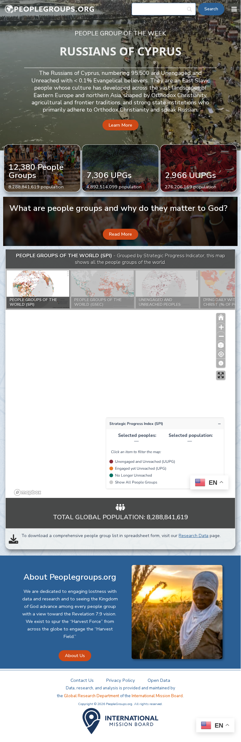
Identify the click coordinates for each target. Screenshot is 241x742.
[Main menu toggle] (234, 9)
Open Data (159, 680)
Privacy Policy (120, 680)
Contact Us (82, 680)
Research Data (193, 536)
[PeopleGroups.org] (49, 9)
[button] (120, 125)
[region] (120, 373)
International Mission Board (157, 696)
